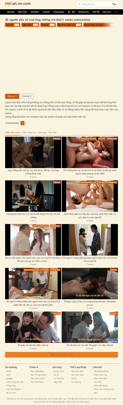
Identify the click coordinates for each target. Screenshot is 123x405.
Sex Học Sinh (77, 375)
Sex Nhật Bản (37, 371)
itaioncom (18, 3)
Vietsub (46, 12)
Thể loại (10, 12)
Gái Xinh (107, 12)
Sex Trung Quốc (38, 375)
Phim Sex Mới (100, 378)
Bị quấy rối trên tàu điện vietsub (33, 345)
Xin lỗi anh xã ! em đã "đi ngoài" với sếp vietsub (90, 345)
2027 (8, 375)
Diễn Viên (22, 12)
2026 (8, 371)
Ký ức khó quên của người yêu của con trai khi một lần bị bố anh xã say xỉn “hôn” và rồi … (33, 259)
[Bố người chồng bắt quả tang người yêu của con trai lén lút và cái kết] (90, 239)
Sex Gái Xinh (77, 371)
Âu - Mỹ (71, 12)
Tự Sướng (76, 382)
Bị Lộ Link (11, 393)
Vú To (56, 375)
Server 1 (12, 96)
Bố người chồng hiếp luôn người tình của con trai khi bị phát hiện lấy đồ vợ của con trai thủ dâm (33, 303)
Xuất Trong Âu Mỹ (14, 382)
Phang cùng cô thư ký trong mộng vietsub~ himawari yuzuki (90, 303)
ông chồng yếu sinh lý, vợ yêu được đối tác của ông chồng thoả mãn (33, 172)
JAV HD (95, 12)
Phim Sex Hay (100, 375)
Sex (96, 393)
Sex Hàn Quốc (38, 378)
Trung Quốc (58, 12)
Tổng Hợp (11, 385)
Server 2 (26, 96)
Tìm (114, 4)
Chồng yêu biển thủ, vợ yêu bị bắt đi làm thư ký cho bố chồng (33, 216)
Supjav (9, 378)
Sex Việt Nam (37, 382)
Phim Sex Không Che (104, 389)
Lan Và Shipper (13, 389)
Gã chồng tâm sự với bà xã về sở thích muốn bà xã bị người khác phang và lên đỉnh (89, 172)
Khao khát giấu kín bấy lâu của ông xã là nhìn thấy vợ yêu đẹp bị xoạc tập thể (90, 216)
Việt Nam (35, 12)
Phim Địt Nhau (101, 385)
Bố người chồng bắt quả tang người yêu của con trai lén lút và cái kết (90, 259)
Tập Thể (58, 382)
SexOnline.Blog (101, 371)
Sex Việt (98, 382)
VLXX (73, 378)
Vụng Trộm (59, 371)
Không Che (83, 12)
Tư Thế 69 (59, 378)
